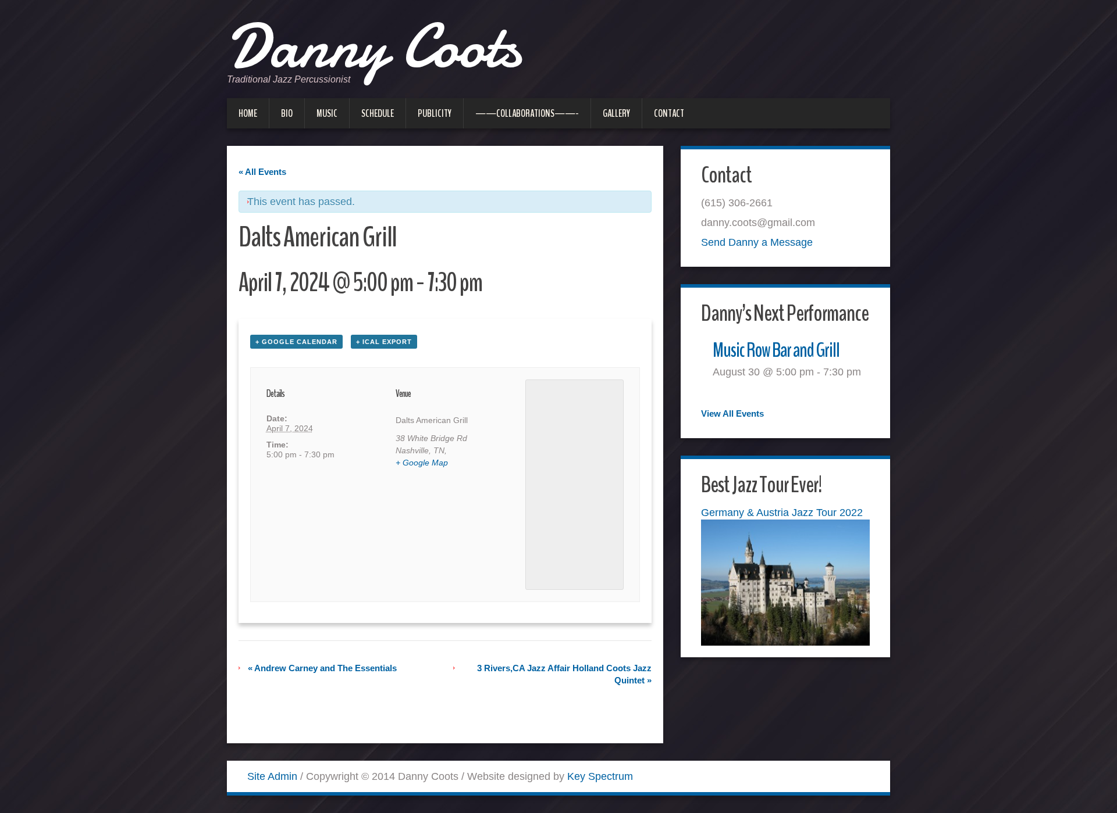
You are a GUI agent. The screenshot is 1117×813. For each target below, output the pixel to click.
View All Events (732, 413)
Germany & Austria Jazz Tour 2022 (782, 512)
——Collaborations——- (527, 113)
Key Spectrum (600, 776)
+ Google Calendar (296, 341)
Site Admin (272, 776)
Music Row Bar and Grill (776, 350)
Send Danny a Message (757, 242)
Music (326, 113)
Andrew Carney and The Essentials (322, 668)
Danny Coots (373, 46)
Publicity (434, 113)
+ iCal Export (384, 341)
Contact (669, 113)
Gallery (616, 113)
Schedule (377, 113)
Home (248, 113)
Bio (287, 113)
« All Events (262, 172)
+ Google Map (422, 462)
